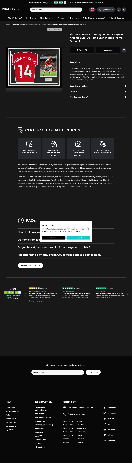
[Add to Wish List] (124, 50)
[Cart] (124, 9)
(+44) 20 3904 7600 (76, 414)
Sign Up (91, 372)
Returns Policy (12, 422)
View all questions (29, 265)
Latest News (40, 421)
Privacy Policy (40, 447)
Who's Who (39, 414)
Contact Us (10, 407)
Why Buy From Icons (43, 417)
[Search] (79, 10)
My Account (11, 426)
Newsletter (39, 428)
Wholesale (39, 432)
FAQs (8, 415)
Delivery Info (11, 418)
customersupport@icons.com (80, 407)
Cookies (38, 443)
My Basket (10, 430)
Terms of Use (40, 439)
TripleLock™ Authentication (41, 408)
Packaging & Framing (44, 425)
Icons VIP (38, 436)
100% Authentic (12, 411)
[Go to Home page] (11, 9)
